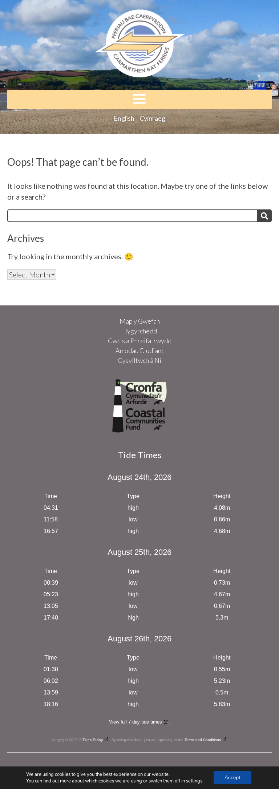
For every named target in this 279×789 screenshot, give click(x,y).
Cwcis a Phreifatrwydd (139, 341)
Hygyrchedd (139, 331)
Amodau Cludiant (140, 351)
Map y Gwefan (140, 321)
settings (194, 781)
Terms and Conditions (203, 740)
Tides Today (92, 740)
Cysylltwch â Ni (139, 360)
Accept (232, 777)
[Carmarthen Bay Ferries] (139, 45)
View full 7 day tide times (135, 722)
